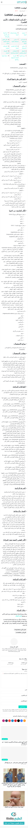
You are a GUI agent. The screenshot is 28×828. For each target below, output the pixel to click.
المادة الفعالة (19, 616)
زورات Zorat (10, 662)
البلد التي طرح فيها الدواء (23, 41)
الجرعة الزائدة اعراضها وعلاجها (14, 57)
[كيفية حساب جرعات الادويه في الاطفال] (14, 798)
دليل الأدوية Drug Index (20, 629)
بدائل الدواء (4, 55)
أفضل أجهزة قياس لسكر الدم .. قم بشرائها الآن (16, 762)
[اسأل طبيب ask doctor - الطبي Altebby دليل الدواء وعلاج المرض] (14, 818)
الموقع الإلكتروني (24, 700)
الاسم (26, 689)
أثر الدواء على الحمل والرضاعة (6, 34)
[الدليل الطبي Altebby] (22, 2)
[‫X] (13, 653)
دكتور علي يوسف (22, 10)
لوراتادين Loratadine (20, 632)
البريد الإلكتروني (24, 695)
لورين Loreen (24, 662)
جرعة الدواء (22, 55)
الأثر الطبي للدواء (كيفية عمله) (5, 41)
